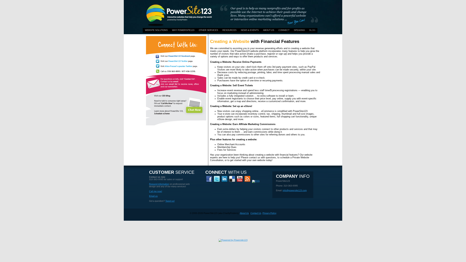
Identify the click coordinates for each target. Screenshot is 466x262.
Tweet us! (170, 201)
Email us (153, 196)
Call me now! (155, 191)
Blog (312, 30)
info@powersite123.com (295, 190)
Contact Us (255, 213)
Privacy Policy (269, 213)
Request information (159, 184)
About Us (244, 213)
